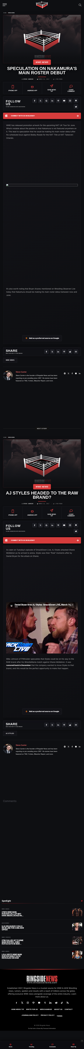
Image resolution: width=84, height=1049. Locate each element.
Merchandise (46, 1009)
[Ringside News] (42, 5)
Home (4, 12)
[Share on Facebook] (46, 351)
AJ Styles (10, 733)
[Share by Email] (76, 351)
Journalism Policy (30, 1015)
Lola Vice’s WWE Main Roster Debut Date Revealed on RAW (12, 956)
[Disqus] (42, 838)
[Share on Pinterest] (64, 351)
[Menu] (5, 5)
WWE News (11, 12)
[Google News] (46, 100)
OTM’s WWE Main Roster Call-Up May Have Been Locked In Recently (12, 913)
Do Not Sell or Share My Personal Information (42, 1028)
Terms (59, 1016)
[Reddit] (76, 106)
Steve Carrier (28, 79)
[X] (40, 100)
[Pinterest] (58, 100)
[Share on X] (52, 351)
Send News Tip (17, 1009)
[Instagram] (70, 100)
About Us (58, 1009)
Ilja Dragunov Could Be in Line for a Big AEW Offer (13, 928)
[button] (80, 4)
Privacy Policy (48, 1015)
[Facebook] (34, 100)
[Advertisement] (42, 313)
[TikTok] (61, 1002)
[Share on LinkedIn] (58, 351)
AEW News (5, 923)
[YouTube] (64, 100)
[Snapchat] (76, 100)
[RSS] (67, 1002)
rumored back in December (18, 665)
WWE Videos (6, 937)
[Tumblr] (44, 1002)
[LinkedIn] (52, 100)
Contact (69, 1009)
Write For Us (32, 1009)
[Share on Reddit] (70, 351)
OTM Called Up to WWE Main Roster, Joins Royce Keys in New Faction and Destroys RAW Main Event (12, 942)
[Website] (64, 373)
